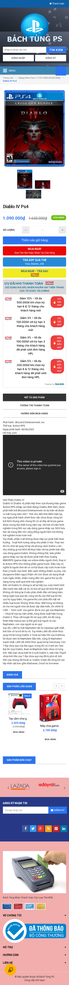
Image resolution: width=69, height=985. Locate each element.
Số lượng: (9, 230)
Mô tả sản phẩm (34, 397)
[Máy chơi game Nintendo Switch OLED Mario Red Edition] (50, 707)
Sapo (42, 980)
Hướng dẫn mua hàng (34, 413)
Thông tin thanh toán (34, 405)
